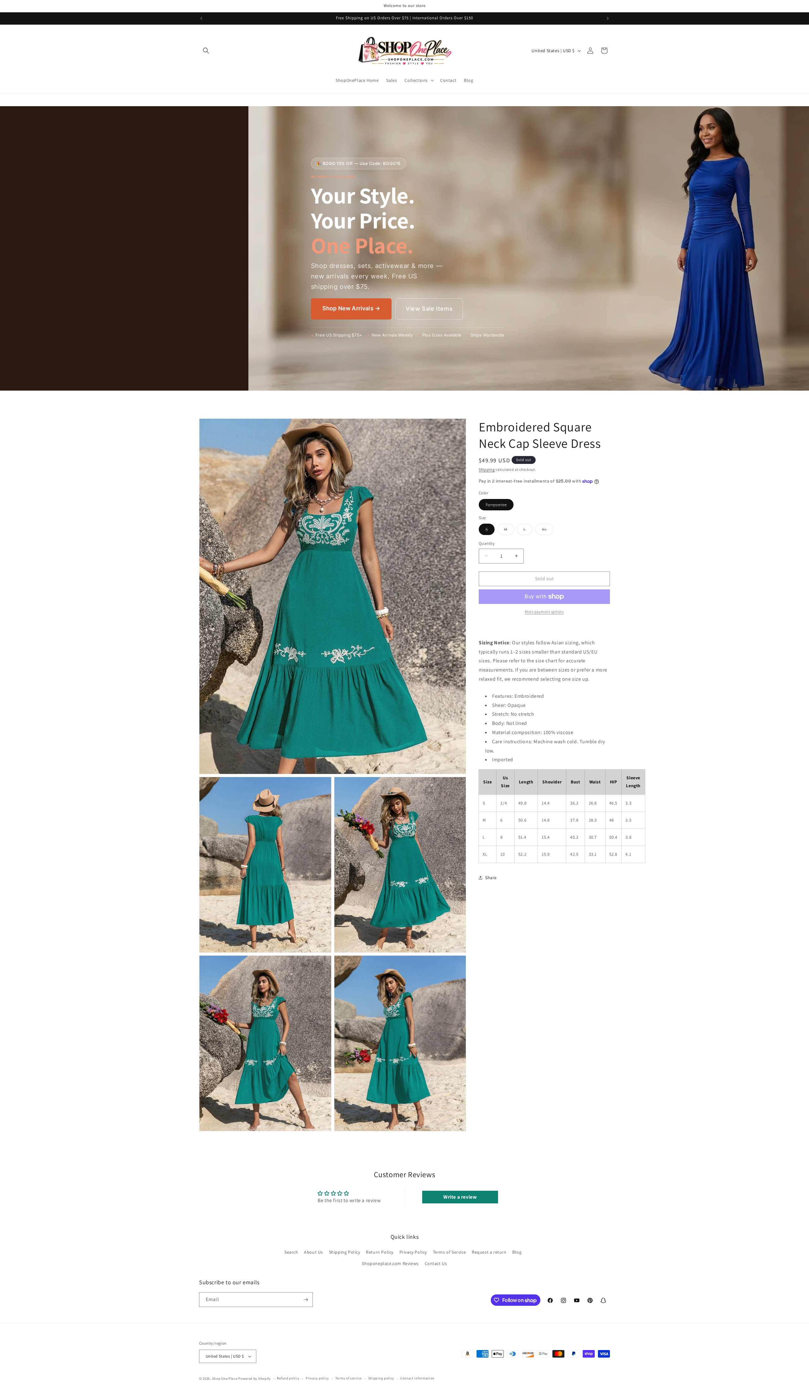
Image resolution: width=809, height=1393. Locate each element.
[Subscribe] (306, 1299)
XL (548, 530)
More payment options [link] (544, 611)
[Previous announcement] (201, 18)
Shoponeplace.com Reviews (390, 1263)
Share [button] (491, 877)
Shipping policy (381, 1378)
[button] (206, 51)
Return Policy (379, 1252)
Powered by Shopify (254, 1378)
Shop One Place (225, 1378)
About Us (313, 1252)
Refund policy (288, 1378)
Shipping (487, 469)
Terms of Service (449, 1252)
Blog (516, 1252)
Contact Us (436, 1263)
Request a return (489, 1252)
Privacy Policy (413, 1252)
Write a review (460, 1197)
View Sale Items (429, 308)
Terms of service (348, 1378)
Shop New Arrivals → (351, 308)
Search (291, 1252)
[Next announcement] (608, 18)
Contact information (417, 1378)
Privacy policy (317, 1378)
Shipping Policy (344, 1252)
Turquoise (499, 506)
